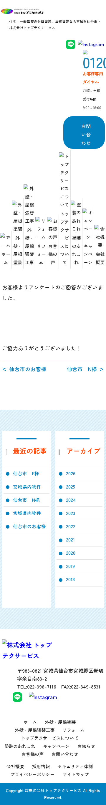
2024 (71, 499)
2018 (70, 579)
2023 (70, 513)
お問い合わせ (86, 134)
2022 (70, 526)
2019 (70, 566)
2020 (70, 552)
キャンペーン (88, 254)
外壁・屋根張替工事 (29, 245)
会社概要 (100, 258)
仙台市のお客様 (27, 369)
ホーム (5, 258)
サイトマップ (75, 774)
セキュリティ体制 (75, 766)
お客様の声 (52, 254)
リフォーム (41, 254)
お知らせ (86, 746)
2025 (70, 486)
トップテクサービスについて (64, 237)
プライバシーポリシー (32, 774)
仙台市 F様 (26, 473)
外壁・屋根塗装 (17, 249)
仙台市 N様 (82, 369)
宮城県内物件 (27, 486)
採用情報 (41, 766)
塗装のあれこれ (76, 249)
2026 (70, 473)
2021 (70, 539)
